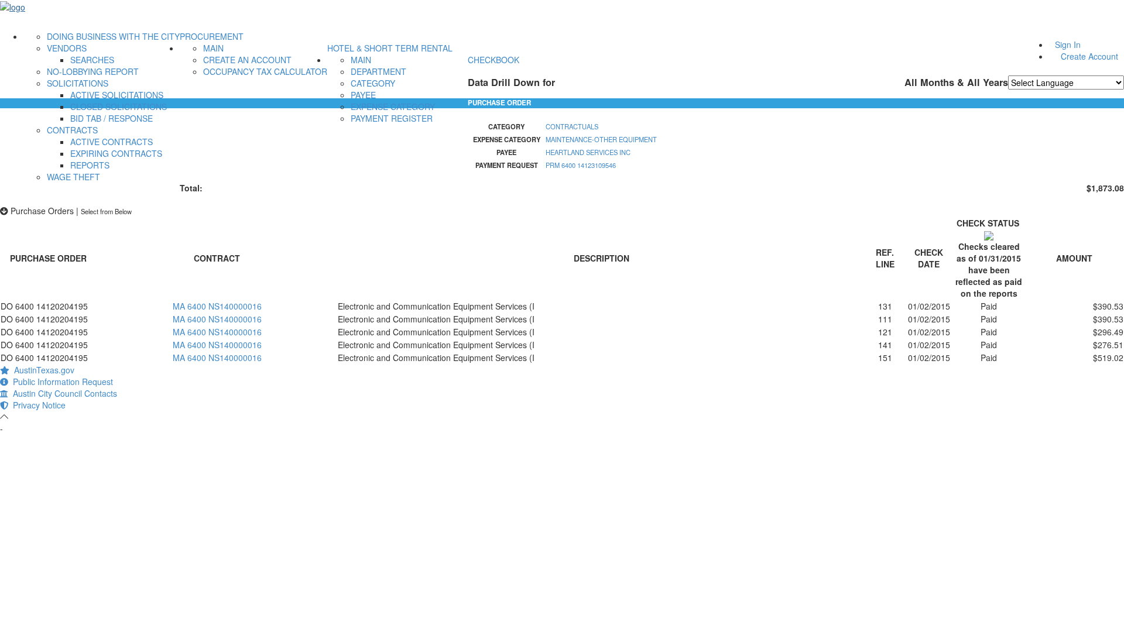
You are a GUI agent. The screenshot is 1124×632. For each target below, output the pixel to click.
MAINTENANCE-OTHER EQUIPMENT (601, 139)
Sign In (1068, 44)
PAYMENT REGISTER (392, 118)
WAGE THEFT (73, 177)
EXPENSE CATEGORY (393, 106)
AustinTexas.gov (41, 370)
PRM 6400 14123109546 (581, 165)
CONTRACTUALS (572, 126)
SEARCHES (92, 60)
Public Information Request (60, 381)
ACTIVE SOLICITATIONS (116, 95)
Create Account (1089, 56)
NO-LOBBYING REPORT (93, 71)
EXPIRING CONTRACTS (116, 153)
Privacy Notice (37, 405)
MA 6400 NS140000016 (217, 306)
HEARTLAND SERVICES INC (588, 152)
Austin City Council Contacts (62, 393)
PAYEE (363, 95)
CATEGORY (373, 83)
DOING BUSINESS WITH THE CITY (113, 36)
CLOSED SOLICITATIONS (118, 106)
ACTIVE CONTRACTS (111, 141)
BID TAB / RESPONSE (111, 118)
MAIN (213, 48)
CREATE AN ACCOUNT (247, 60)
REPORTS (89, 165)
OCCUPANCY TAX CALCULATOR (265, 71)
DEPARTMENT (378, 71)
